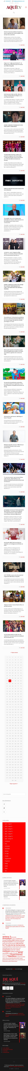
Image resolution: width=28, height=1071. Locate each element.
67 (7, 686)
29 (18, 667)
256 (15, 767)
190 (15, 738)
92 (9, 696)
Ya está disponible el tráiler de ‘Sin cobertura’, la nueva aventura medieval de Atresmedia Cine (14, 636)
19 (7, 665)
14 (9, 662)
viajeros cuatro (5, 958)
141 (12, 717)
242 (10, 762)
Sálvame (4, 956)
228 (21, 754)
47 (18, 675)
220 (15, 751)
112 (15, 704)
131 (18, 712)
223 (7, 754)
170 (10, 730)
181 (7, 735)
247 (7, 764)
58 (15, 680)
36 (20, 670)
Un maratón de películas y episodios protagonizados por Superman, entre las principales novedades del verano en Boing (14, 384)
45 (12, 675)
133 (7, 714)
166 (15, 728)
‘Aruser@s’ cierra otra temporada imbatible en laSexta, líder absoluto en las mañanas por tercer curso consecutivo (14, 220)
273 (12, 775)
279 (12, 777)
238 (15, 759)
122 (10, 709)
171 (12, 730)
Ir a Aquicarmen (5, 1052)
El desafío (15, 941)
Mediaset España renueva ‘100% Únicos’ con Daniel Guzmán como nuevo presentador (14, 446)
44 (9, 675)
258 (21, 767)
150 (21, 720)
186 (21, 735)
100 (15, 699)
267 (12, 772)
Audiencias (7, 841)
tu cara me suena (21, 956)
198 (21, 741)
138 (21, 714)
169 (7, 730)
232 (15, 756)
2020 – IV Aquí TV (9, 831)
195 (12, 741)
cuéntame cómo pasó (20, 940)
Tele (6, 870)
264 (21, 770)
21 (12, 665)
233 (18, 756)
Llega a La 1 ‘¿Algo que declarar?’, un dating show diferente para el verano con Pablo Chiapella (13, 64)
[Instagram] (16, 3)
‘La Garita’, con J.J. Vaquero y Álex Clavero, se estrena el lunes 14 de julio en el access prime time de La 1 (13, 254)
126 (21, 709)
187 (7, 738)
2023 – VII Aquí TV (9, 838)
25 (7, 667)
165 (12, 728)
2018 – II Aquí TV (8, 826)
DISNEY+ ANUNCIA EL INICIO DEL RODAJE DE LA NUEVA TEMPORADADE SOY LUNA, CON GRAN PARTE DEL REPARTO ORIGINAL (13, 287)
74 (9, 688)
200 (10, 743)
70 (15, 686)
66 (20, 683)
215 (18, 749)
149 (18, 720)
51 (12, 678)
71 (18, 686)
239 (18, 759)
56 (9, 680)
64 (15, 683)
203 (18, 743)
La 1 (4, 945)
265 (7, 772)
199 (7, 743)
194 (10, 741)
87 (12, 693)
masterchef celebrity (15, 950)
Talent (6, 868)
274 (15, 775)
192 (21, 738)
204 (21, 743)
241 (7, 762)
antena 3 (6, 936)
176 (10, 733)
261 (12, 770)
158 (10, 725)
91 (7, 696)
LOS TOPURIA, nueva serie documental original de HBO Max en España (13, 575)
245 (18, 762)
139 (7, 717)
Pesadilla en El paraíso (13, 953)
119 (18, 707)
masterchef (6, 950)
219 (12, 751)
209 (18, 746)
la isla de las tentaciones (15, 945)
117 (12, 707)
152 (10, 722)
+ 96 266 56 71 (8, 1)
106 (15, 701)
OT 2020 (6, 853)
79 (7, 691)
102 (21, 699)
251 (18, 764)
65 (18, 683)
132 (21, 712)
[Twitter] (12, 3)
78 (20, 688)
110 (10, 704)
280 (15, 777)
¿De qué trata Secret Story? (13, 958)
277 (7, 777)
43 (7, 675)
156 (21, 722)
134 (10, 714)
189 (12, 738)
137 (18, 714)
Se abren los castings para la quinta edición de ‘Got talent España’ (15, 927)
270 (21, 772)
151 (7, 722)
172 (15, 730)
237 (12, 759)
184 (15, 735)
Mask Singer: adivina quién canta (14, 948)
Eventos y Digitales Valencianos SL (16, 1066)
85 (7, 693)
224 (10, 754)
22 (15, 665)
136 (15, 714)
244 (15, 762)
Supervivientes (16, 955)
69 (12, 686)
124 (15, 709)
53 (18, 678)
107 (18, 701)
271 (7, 775)
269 (18, 772)
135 (12, 714)
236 (10, 759)
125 (18, 709)
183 (12, 735)
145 (7, 720)
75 (12, 688)
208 (15, 746)
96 (20, 696)
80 (9, 691)
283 (12, 780)
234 (21, 756)
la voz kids (13, 946)
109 (7, 704)
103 (7, 701)
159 (12, 725)
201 (12, 743)
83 (18, 691)
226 (15, 754)
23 (18, 665)
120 (21, 707)
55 (7, 680)
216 (21, 749)
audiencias (19, 939)
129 (12, 712)
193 (7, 741)
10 (15, 659)
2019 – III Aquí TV (8, 828)
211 (7, 749)
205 (7, 746)
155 (18, 722)
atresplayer (7, 938)
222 (21, 751)
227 (18, 754)
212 (10, 749)
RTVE (20, 953)
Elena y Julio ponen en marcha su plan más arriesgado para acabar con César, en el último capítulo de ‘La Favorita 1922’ (13, 352)
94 (15, 696)
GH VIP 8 (7, 943)
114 (21, 704)
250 (15, 764)
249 (12, 764)
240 (21, 759)
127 (7, 712)
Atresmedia (13, 937)
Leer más (22, 45)
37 (7, 673)
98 (9, 699)
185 (18, 735)
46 (15, 675)
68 (9, 686)
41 (18, 673)
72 (20, 686)
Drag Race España (7, 942)
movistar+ (21, 951)
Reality (6, 863)
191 (18, 738)
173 (18, 730)
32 (9, 670)
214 (15, 749)
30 (20, 667)
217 (7, 751)
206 (10, 746)
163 (7, 728)
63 (12, 683)
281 (18, 777)
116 (10, 707)
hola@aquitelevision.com (19, 1)
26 (9, 667)
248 (10, 764)
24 (20, 665)
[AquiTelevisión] (14, 7)
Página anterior (14, 652)
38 (9, 673)
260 (10, 770)
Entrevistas (7, 848)
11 (18, 659)
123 (12, 709)
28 (15, 667)
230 (10, 756)
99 (12, 699)
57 (12, 680)
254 (10, 767)
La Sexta (4, 946)
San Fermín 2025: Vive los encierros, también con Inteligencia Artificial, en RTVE (13, 544)
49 (7, 678)
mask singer (4, 948)
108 (21, 701)
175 (7, 733)
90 (20, 693)
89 (18, 693)
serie (9, 955)
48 (20, 675)
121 (7, 709)
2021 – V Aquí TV (8, 833)
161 (18, 725)
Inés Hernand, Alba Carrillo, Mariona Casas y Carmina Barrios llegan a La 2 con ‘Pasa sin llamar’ (13, 96)
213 (12, 749)
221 (18, 751)
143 (18, 717)
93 (12, 696)
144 (21, 717)
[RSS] (18, 3)
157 (7, 725)
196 (15, 741)
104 (10, 701)
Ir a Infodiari (5, 1050)
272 (10, 775)
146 (10, 720)
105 (12, 701)
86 (9, 693)
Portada (6, 856)
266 (10, 772)
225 (12, 754)
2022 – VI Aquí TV (9, 836)
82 (15, 691)
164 (10, 728)
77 (18, 688)
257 (18, 767)
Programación (8, 858)
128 (10, 712)
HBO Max (21, 943)
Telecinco (11, 956)
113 (18, 704)
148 (15, 720)
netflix (6, 953)
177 (12, 733)
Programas (7, 861)
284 (15, 780)
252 (21, 764)
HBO (17, 943)
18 (20, 662)
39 (12, 673)
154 (15, 722)
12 (20, 659)
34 (15, 670)
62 (9, 683)
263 (18, 770)
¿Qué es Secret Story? (12, 961)
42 (20, 673)
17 (18, 662)
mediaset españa (14, 951)
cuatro (13, 940)
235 (7, 759)
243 (12, 762)
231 (12, 756)
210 (21, 746)
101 (18, 699)
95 (18, 696)
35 (18, 670)
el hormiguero (20, 942)
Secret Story (5, 955)
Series (6, 866)
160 (15, 725)
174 (21, 730)
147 (12, 720)
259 (7, 770)
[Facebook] (10, 3)
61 (7, 683)
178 (15, 733)
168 (21, 728)
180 (21, 733)
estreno (4, 943)
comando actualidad (6, 940)
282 (21, 777)
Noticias (7, 851)
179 (18, 733)
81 (12, 691)
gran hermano (13, 943)
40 (15, 673)
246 (21, 762)
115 (7, 707)
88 (15, 693)
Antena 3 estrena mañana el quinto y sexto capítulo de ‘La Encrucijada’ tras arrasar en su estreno (13, 33)
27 (12, 667)
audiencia (14, 938)
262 (15, 770)
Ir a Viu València (5, 1048)
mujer (3, 953)
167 (18, 728)
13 (7, 662)
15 (12, 662)
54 (20, 678)
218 (10, 751)
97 (7, 699)
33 (12, 670)
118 (15, 707)
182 (10, 735)
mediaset (6, 951)
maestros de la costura (20, 946)
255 (12, 767)
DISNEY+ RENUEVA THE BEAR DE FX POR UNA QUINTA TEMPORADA (13, 125)
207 (12, 746)
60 (20, 680)
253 (7, 767)
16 (15, 662)
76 (15, 688)
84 (20, 691)
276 (21, 775)
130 (15, 712)
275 (18, 775)
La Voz (8, 946)
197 (18, 741)
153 (12, 722)
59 (18, 680)
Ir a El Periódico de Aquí (7, 1049)
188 (10, 738)
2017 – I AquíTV (8, 823)
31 (7, 670)
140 (10, 717)
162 (21, 725)
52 (15, 678)
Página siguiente (13, 783)
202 (15, 743)
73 (7, 688)
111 (12, 704)
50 (9, 678)
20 (9, 665)
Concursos (7, 846)
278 (10, 777)
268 (15, 772)
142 (15, 717)
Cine (6, 843)
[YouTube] (14, 3)
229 (7, 756)
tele (6, 956)
